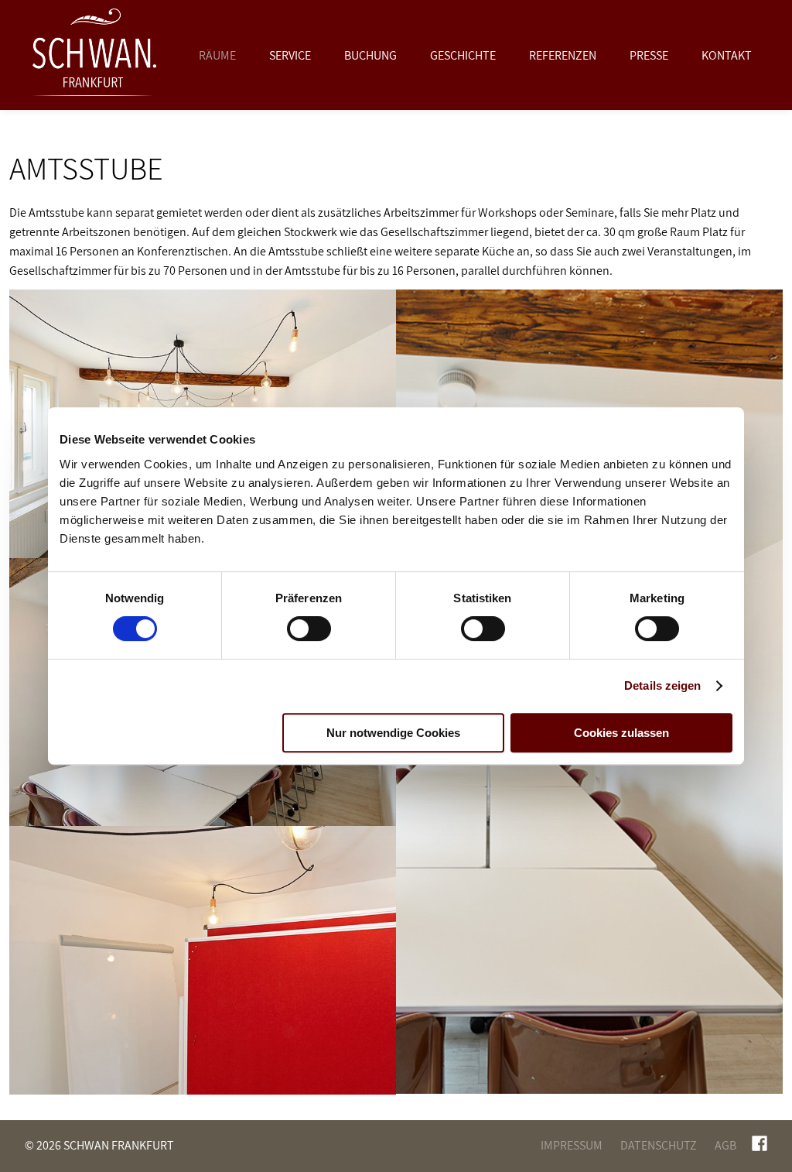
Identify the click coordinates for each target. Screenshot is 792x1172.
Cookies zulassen (621, 732)
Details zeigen (662, 685)
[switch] (309, 628)
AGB (725, 1145)
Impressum (572, 1145)
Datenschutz (658, 1145)
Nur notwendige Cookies (393, 732)
